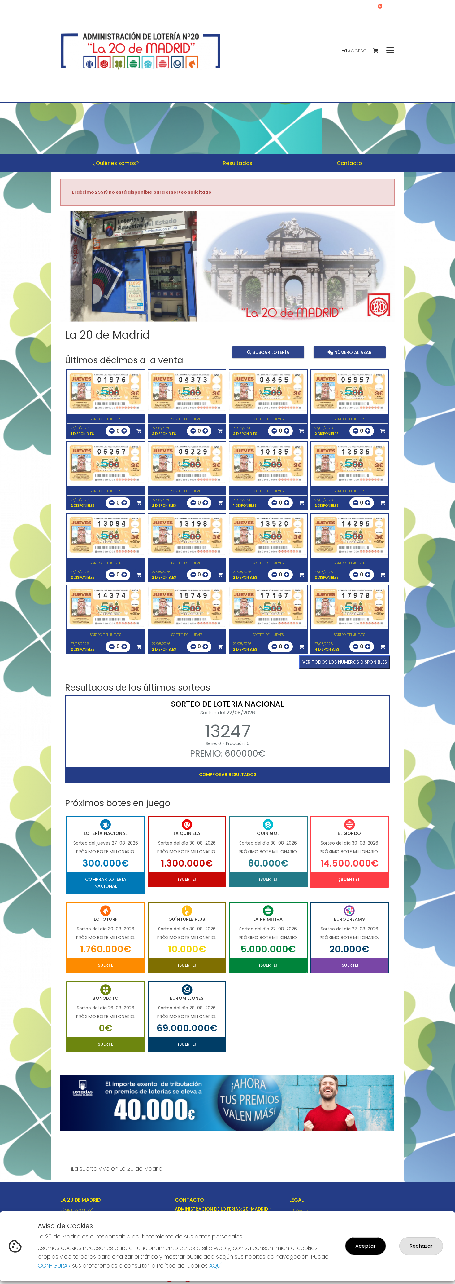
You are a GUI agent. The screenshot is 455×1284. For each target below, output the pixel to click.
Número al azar (352, 352)
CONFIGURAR (54, 1265)
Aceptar (365, 1246)
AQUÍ (215, 1265)
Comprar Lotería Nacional (105, 882)
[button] (85, 274)
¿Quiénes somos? (77, 1209)
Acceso (357, 51)
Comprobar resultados (227, 774)
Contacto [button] (349, 163)
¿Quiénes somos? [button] (116, 163)
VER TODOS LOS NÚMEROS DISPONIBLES (344, 662)
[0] (378, 51)
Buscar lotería (270, 352)
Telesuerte (299, 1209)
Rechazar (421, 1246)
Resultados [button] (237, 163)
